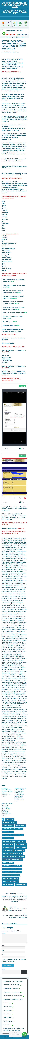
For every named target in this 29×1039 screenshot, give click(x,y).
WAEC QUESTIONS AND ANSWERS (10, 878)
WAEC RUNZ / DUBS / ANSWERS (10, 881)
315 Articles (21, 893)
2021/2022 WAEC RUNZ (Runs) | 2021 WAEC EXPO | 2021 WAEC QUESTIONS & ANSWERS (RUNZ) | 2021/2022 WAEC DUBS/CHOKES (20, 792)
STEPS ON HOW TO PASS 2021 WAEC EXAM (12, 859)
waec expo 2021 (17, 869)
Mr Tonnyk (24, 1036)
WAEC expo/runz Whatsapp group (11, 872)
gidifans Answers (19, 850)
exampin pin (21, 841)
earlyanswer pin (7, 828)
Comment (4, 933)
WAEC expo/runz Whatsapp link (11, 875)
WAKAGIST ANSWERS (20, 884)
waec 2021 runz (7, 869)
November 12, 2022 (7, 52)
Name (3, 945)
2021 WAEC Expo (9, 819)
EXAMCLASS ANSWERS (8, 832)
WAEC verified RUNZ (8, 884)
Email (3, 950)
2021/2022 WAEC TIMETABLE (9, 822)
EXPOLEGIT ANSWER (21, 847)
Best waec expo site (8, 825)
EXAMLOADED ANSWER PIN (9, 841)
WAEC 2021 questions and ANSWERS (11, 865)
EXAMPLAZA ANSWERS (8, 844)
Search (3, 969)
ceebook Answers (20, 825)
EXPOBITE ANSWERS (20, 844)
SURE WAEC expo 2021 (8, 862)
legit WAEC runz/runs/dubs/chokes (12, 853)
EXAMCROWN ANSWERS (8, 835)
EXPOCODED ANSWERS (8, 847)
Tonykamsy (16, 52)
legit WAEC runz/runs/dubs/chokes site (13, 856)
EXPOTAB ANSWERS (7, 850)
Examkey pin (20, 835)
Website (3, 954)
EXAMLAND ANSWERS (8, 838)
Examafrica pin (18, 828)
